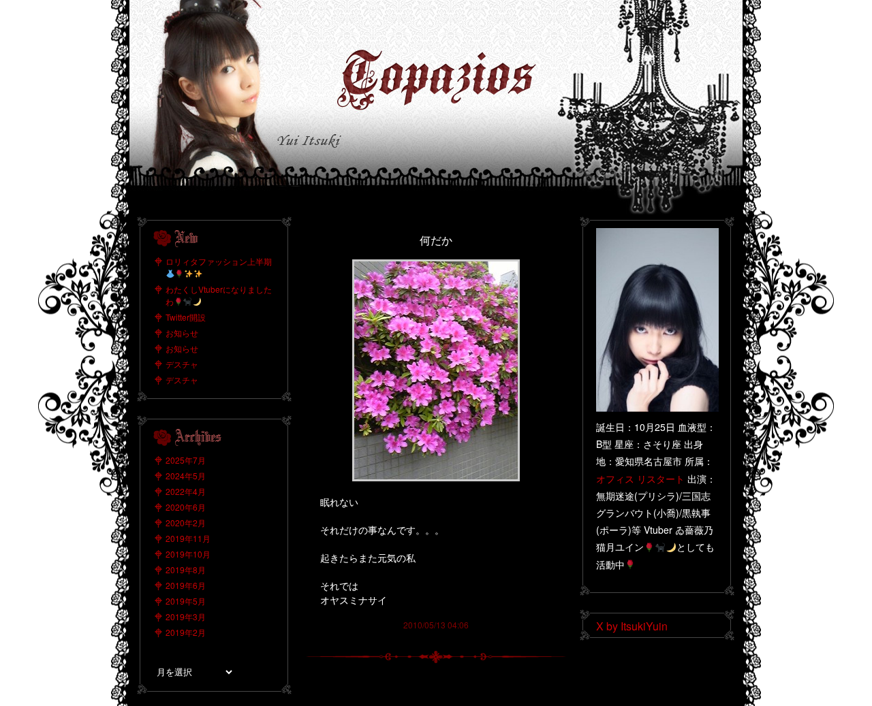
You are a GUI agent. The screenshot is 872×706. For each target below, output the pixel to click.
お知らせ (182, 332)
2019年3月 (186, 616)
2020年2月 (186, 522)
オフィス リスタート (640, 478)
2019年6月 (186, 585)
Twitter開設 (186, 317)
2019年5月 (186, 601)
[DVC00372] (436, 264)
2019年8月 (186, 569)
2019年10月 (188, 554)
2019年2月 (186, 632)
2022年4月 (186, 491)
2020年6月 (186, 507)
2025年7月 (186, 460)
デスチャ (182, 364)
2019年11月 (188, 538)
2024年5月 (186, 475)
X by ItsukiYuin (632, 626)
